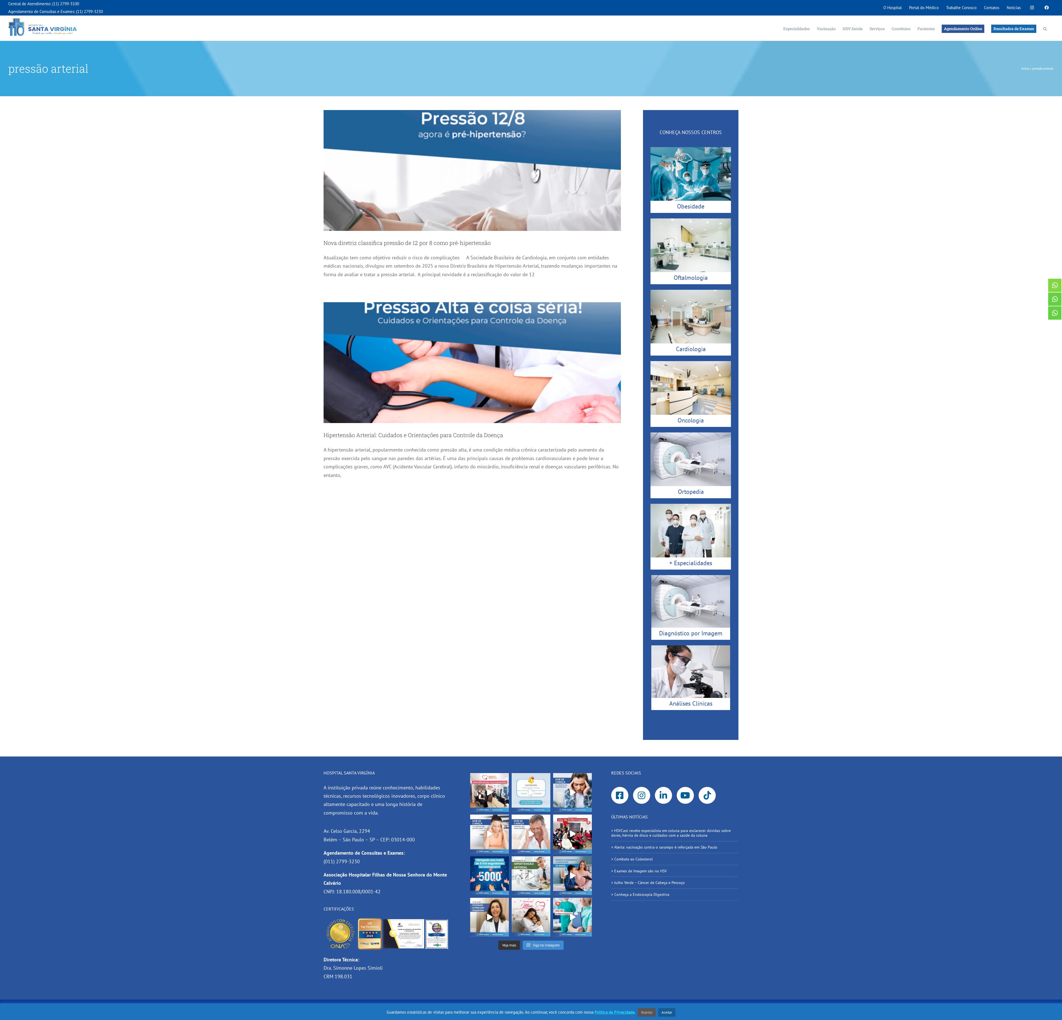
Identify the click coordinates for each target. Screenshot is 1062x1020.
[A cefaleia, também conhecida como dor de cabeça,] (531, 834)
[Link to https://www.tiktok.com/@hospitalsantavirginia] (707, 795)
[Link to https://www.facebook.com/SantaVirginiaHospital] (619, 795)
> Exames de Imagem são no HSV (639, 870)
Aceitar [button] (667, 1012)
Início (1025, 68)
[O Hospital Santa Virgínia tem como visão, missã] (489, 792)
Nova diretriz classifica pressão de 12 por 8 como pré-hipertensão (408, 242)
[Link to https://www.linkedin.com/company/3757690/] (663, 795)
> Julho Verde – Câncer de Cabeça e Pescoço (648, 882)
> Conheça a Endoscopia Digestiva (640, 894)
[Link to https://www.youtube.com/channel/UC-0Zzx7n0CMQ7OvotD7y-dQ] (685, 795)
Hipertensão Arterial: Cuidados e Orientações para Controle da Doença (413, 435)
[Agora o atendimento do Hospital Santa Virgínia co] (572, 875)
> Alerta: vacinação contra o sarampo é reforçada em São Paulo (665, 847)
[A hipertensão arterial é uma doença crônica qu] (531, 875)
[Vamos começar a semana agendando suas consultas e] (531, 792)
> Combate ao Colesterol (632, 859)
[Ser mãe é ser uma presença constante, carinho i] (531, 917)
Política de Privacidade (615, 1012)
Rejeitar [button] (646, 1012)
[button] (1045, 28)
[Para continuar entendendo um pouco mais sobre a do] (489, 834)
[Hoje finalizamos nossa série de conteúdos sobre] (572, 792)
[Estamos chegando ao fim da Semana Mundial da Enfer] (572, 834)
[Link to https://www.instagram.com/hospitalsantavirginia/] (641, 795)
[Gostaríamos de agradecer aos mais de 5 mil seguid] (489, 875)
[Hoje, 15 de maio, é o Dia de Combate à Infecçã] (489, 917)
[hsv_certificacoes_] (387, 919)
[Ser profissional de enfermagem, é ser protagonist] (572, 917)
